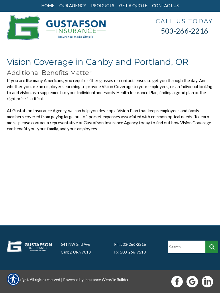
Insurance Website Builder (107, 279)
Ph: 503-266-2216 (130, 244)
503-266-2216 (184, 30)
